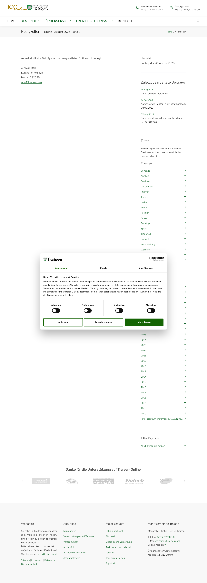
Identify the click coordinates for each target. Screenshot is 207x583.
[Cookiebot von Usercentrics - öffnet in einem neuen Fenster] (151, 259)
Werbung (146, 249)
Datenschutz (50, 560)
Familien (145, 181)
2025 (143, 334)
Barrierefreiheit (29, 564)
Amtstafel (68, 547)
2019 (143, 366)
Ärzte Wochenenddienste (119, 547)
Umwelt (145, 239)
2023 (143, 345)
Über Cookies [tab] (146, 268)
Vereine (109, 552)
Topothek (111, 563)
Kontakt (125, 21)
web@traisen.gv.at (47, 554)
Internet (145, 191)
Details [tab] (103, 268)
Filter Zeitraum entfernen (162, 418)
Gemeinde (29, 21)
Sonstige (145, 170)
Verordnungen (70, 542)
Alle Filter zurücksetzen (153, 446)
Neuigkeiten (69, 531)
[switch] (88, 310)
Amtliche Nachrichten (74, 552)
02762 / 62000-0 (165, 537)
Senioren (145, 218)
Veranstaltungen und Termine (78, 536)
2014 (143, 392)
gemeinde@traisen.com (167, 541)
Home (11, 21)
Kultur (144, 202)
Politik (144, 207)
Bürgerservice (56, 21)
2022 (143, 350)
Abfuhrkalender (71, 558)
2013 (143, 397)
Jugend (144, 197)
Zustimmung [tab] (61, 268)
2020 (143, 361)
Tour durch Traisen (115, 558)
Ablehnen (63, 322)
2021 (143, 355)
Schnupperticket (114, 531)
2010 (143, 413)
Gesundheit (147, 186)
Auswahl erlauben (103, 322)
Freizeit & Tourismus (94, 21)
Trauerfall (146, 234)
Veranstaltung (148, 244)
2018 (143, 371)
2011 (143, 408)
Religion (145, 212)
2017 (143, 376)
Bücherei (110, 536)
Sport (144, 228)
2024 (143, 340)
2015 (143, 387)
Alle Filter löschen (31, 82)
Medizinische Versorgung (119, 542)
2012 (143, 403)
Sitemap (25, 560)
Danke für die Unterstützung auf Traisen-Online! (104, 469)
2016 (143, 382)
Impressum (37, 560)
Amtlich (145, 176)
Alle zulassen (144, 322)
